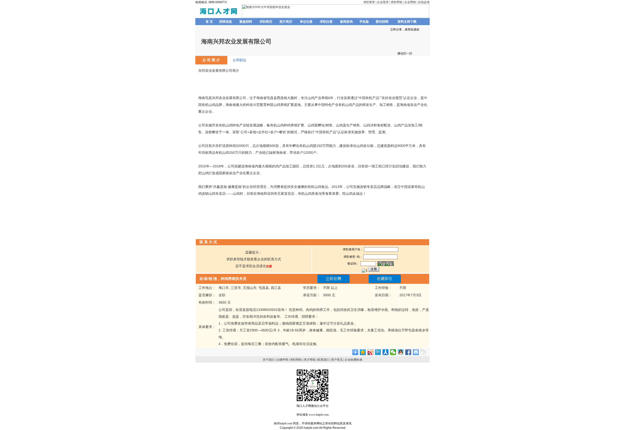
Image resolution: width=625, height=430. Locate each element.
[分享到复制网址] (423, 352)
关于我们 (268, 359)
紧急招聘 (245, 21)
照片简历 (286, 21)
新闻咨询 (346, 21)
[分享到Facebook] (408, 352)
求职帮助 (396, 2)
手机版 (364, 21)
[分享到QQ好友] (401, 352)
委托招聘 (382, 21)
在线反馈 (424, 2)
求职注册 (326, 21)
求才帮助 (309, 359)
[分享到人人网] (386, 352)
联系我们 (323, 359)
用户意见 (337, 359)
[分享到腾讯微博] (378, 352)
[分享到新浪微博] (370, 352)
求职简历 (266, 21)
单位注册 (306, 21)
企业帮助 (410, 2)
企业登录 (383, 2)
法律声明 (282, 359)
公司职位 (239, 60)
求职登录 (369, 2)
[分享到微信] (393, 352)
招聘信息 (225, 21)
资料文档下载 (407, 21)
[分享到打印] (416, 352)
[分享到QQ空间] (363, 352)
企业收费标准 (353, 359)
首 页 (209, 21)
